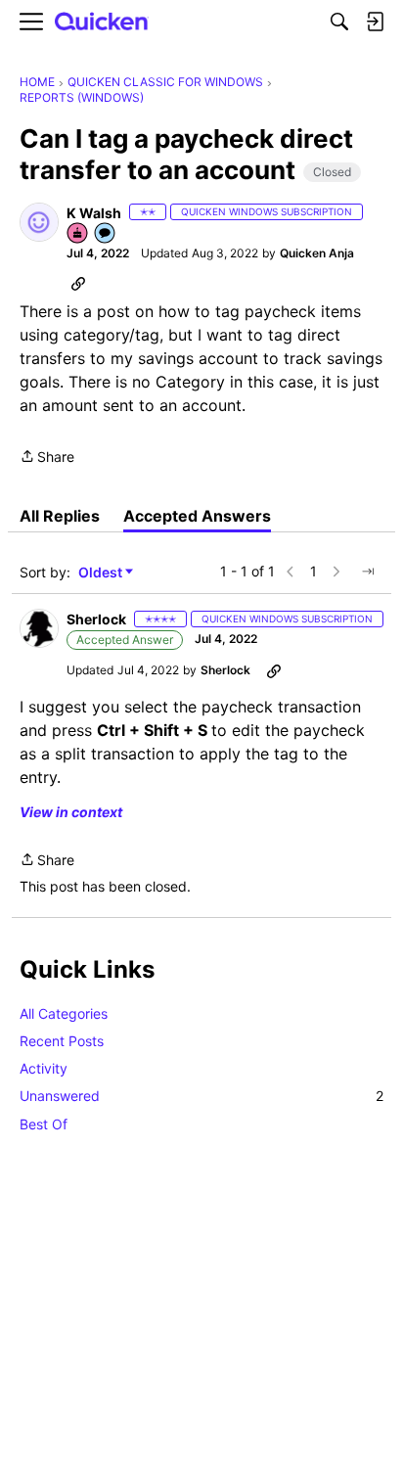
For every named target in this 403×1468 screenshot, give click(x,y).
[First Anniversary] (78, 234)
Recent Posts (62, 1040)
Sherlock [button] (96, 619)
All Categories (64, 1013)
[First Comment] (105, 234)
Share (47, 458)
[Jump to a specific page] (367, 571)
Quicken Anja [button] (317, 253)
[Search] (339, 21)
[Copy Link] (78, 283)
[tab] (60, 515)
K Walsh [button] (94, 213)
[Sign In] (374, 21)
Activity (43, 1068)
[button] (39, 222)
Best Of (43, 1124)
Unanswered (201, 1095)
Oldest (101, 573)
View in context (71, 811)
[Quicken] (102, 22)
